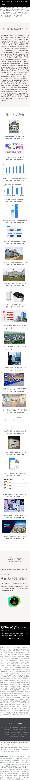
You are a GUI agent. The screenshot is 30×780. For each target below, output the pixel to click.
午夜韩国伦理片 (21, 767)
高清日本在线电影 (25, 758)
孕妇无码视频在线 (14, 756)
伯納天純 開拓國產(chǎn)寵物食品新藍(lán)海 (15, 262)
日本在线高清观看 (11, 773)
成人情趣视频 (11, 777)
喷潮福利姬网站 (8, 769)
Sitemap (22, 736)
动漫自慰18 (3, 760)
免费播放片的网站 (20, 760)
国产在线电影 (17, 769)
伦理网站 (10, 758)
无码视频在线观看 (12, 775)
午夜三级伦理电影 (15, 771)
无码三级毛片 (9, 762)
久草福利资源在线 (15, 764)
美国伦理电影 (23, 756)
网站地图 (17, 751)
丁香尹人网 (16, 758)
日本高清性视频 (22, 775)
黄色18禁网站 (5, 771)
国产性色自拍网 (13, 766)
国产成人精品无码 (18, 762)
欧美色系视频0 (24, 764)
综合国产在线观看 (22, 773)
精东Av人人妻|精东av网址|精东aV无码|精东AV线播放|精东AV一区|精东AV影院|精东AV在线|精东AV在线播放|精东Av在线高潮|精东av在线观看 (14, 749)
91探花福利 (23, 771)
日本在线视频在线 (9, 779)
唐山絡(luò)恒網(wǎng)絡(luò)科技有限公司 (15, 734)
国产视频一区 (19, 777)
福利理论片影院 (11, 760)
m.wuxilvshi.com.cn (15, 638)
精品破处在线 (5, 764)
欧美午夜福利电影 (19, 779)
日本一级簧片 (21, 766)
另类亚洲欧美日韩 (11, 767)
